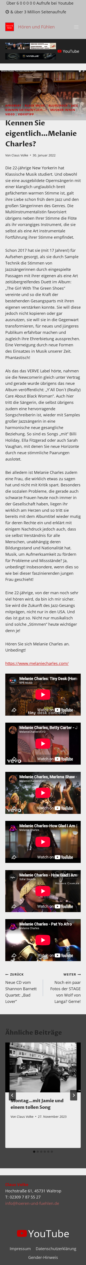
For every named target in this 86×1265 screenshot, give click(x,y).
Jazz (74, 105)
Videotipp (26, 114)
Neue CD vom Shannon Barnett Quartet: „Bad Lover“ (21, 988)
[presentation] (43, 1067)
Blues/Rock (58, 105)
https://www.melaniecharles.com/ (37, 663)
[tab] (34, 1152)
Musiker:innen (62, 110)
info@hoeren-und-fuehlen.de (32, 1203)
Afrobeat (13, 105)
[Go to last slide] (12, 1095)
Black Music (35, 105)
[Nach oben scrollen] (74, 1258)
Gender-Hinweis (43, 1257)
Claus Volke (19, 155)
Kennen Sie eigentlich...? (26, 110)
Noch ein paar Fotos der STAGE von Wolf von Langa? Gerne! (65, 988)
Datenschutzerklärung (56, 1248)
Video (10, 114)
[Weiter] (73, 1095)
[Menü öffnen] (76, 27)
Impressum (20, 1248)
